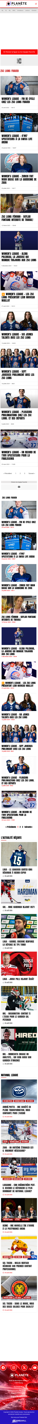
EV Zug (5, 1142)
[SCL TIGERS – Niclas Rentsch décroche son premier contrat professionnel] (19, 1247)
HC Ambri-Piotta (8, 1101)
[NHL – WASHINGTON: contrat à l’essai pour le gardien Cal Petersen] (19, 998)
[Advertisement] (19, 32)
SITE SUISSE (30, 1101)
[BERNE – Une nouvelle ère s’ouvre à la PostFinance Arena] (19, 1210)
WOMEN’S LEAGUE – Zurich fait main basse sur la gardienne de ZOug (19, 179)
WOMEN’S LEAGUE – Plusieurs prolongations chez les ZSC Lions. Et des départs (17, 415)
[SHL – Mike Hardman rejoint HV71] (19, 892)
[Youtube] (35, 1367)
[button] (35, 3)
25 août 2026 (8, 1116)
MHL (14, 10)
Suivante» (28, 826)
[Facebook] (3, 1367)
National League (19, 1101)
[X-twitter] (24, 1367)
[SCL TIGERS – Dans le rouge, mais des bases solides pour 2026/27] (19, 1288)
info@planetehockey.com (18, 1393)
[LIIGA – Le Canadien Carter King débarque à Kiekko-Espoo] (19, 854)
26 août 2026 (8, 876)
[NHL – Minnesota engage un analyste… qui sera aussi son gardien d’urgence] (19, 1039)
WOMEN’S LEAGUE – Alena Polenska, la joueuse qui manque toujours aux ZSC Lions (19, 257)
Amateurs (20, 10)
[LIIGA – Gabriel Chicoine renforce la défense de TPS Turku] (19, 926)
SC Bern (17, 1220)
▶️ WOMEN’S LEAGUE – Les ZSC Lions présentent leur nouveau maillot (18, 297)
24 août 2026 (8, 1232)
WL (10, 10)
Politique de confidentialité (19, 1396)
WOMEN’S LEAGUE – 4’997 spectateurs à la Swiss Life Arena (17, 139)
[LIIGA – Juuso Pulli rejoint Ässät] (19, 964)
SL (6, 10)
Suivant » (32, 473)
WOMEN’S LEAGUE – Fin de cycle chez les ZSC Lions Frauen (18, 100)
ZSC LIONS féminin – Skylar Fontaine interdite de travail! (17, 218)
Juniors (27, 10)
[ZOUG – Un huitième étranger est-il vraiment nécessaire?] (19, 1132)
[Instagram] (14, 1367)
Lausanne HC (7, 1179)
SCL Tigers (18, 1257)
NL (2, 10)
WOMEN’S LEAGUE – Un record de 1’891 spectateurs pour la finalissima (19, 455)
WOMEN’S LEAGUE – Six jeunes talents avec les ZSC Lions (17, 336)
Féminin (34, 10)
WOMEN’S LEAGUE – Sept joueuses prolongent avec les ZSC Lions (18, 375)
